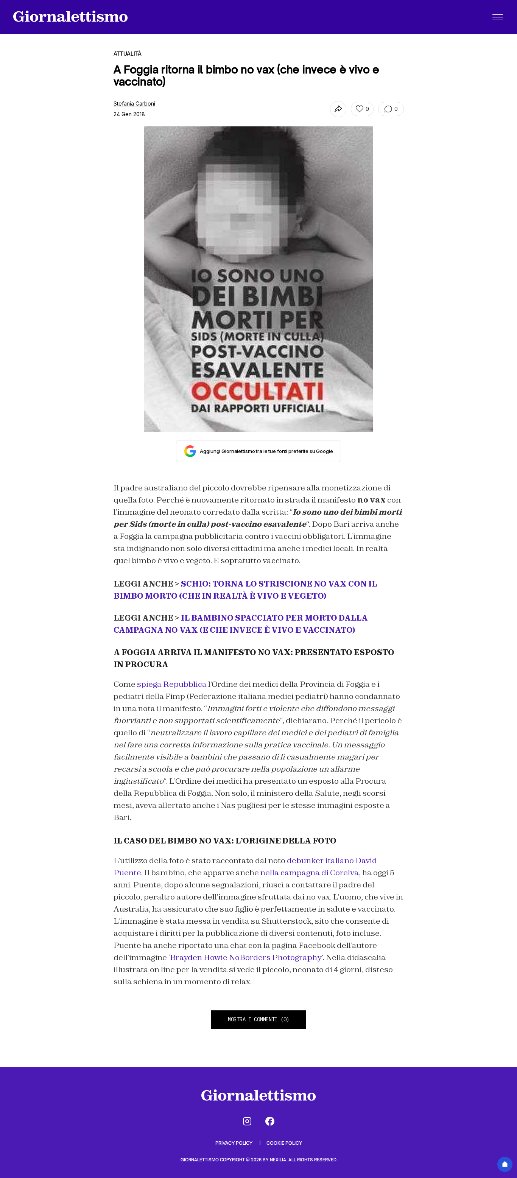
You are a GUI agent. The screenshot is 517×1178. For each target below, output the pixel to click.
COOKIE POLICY (284, 1143)
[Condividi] (338, 109)
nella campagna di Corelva (309, 873)
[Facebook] (269, 1121)
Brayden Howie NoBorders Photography (246, 957)
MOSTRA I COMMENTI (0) (258, 1019)
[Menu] (498, 17)
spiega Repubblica (172, 684)
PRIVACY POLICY (234, 1143)
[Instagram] (247, 1121)
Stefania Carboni (134, 103)
